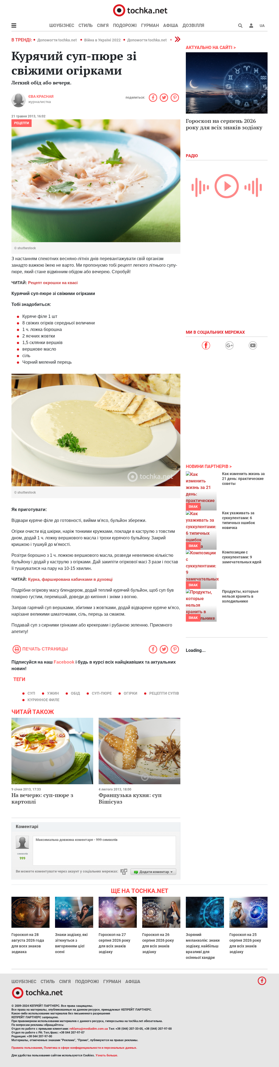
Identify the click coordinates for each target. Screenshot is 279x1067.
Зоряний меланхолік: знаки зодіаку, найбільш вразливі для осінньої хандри (203, 946)
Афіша (170, 25)
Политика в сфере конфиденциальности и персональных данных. (90, 1048)
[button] (251, 25)
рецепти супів (164, 693)
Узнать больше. (107, 1055)
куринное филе (43, 700)
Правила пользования (26, 1048)
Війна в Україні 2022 (102, 40)
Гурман (150, 25)
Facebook (64, 662)
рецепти (21, 123)
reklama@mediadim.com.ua (88, 1028)
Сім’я (103, 25)
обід (75, 693)
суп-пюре (102, 693)
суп (31, 693)
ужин (53, 693)
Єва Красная (40, 96)
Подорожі (125, 25)
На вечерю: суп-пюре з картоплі (42, 798)
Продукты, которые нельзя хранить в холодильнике (240, 596)
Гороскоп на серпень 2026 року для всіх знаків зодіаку (224, 124)
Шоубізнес (61, 25)
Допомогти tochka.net (57, 40)
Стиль (85, 25)
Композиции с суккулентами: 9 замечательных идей (241, 557)
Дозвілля (193, 25)
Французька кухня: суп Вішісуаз (130, 798)
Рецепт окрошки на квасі (53, 282)
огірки (130, 693)
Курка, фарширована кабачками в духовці (70, 579)
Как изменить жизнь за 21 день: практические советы (243, 479)
